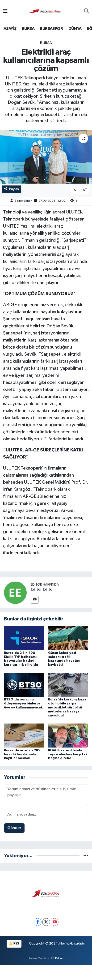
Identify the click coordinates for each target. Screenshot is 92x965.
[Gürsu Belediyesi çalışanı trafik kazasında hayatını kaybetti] (68, 638)
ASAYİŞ (10, 29)
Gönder (14, 828)
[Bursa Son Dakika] (45, 11)
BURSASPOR (51, 29)
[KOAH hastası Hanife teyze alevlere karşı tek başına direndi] (68, 735)
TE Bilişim (57, 958)
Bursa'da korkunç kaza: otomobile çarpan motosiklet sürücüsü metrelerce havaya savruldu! (67, 707)
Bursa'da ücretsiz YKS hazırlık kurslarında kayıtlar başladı (22, 754)
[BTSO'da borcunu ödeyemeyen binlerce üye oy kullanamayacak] (24, 685)
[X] (46, 922)
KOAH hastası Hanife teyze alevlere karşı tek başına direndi (68, 754)
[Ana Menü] (5, 11)
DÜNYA (75, 29)
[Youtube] (55, 922)
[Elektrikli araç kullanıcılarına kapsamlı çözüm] (46, 157)
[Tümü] (86, 856)
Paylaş (14, 189)
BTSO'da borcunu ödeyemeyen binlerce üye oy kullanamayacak (23, 703)
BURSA (28, 29)
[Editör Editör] (15, 593)
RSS (16, 943)
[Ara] (86, 11)
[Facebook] (38, 922)
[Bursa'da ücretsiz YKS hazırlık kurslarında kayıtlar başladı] (24, 735)
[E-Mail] (34, 599)
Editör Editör (23, 200)
